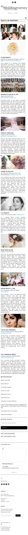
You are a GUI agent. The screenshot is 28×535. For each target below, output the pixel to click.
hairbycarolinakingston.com (9, 136)
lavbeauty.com (20, 214)
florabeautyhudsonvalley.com (12, 60)
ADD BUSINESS (4, 481)
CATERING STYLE (5, 397)
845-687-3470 (6, 494)
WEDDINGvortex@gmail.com (9, 495)
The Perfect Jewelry (6, 387)
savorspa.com (5, 291)
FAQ (1, 478)
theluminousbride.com (7, 357)
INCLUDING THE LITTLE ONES (9, 411)
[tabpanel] (14, 459)
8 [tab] (16, 472)
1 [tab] (11, 472)
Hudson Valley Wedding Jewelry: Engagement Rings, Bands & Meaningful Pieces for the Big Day (14, 406)
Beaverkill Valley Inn (7, 463)
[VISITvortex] (14, 10)
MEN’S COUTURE (5, 380)
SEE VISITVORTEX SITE (8, 436)
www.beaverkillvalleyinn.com (10, 468)
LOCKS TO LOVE (5, 390)
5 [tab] (14, 472)
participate (10, 13)
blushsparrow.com (6, 333)
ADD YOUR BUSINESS (8, 433)
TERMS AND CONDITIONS (5, 530)
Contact (16, 13)
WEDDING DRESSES (6, 414)
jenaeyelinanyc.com (15, 174)
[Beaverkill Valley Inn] (14, 455)
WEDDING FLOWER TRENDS (8, 401)
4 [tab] (13, 472)
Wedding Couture (6, 394)
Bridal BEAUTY (5, 383)
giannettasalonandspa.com (8, 97)
